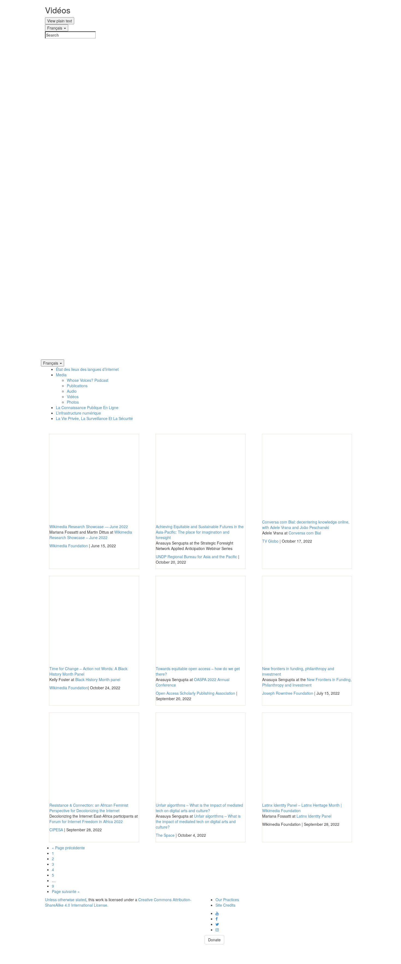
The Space (165, 835)
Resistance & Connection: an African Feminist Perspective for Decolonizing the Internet (88, 807)
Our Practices (227, 899)
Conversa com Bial (305, 533)
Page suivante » (66, 891)
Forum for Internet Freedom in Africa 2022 (86, 821)
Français (55, 28)
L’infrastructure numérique (78, 413)
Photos (73, 402)
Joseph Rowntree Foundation (287, 693)
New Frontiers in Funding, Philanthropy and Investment (307, 682)
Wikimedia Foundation (68, 545)
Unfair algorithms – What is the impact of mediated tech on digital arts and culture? (199, 807)
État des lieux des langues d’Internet (87, 369)
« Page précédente (68, 847)
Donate (214, 939)
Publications (77, 385)
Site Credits (225, 905)
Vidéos (73, 396)
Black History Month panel (97, 679)
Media (61, 374)
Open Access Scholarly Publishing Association (195, 693)
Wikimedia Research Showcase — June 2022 (88, 526)
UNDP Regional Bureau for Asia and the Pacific (196, 556)
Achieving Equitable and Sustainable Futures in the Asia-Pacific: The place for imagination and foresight (200, 532)
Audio (72, 391)
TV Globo (270, 541)
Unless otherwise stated (65, 899)
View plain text (59, 20)
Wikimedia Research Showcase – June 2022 (90, 534)
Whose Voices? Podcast (87, 380)
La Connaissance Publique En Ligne (87, 407)
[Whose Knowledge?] (200, 199)
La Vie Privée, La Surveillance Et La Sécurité (94, 418)
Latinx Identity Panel (314, 816)
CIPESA (56, 829)
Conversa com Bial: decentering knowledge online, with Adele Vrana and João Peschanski (305, 524)
